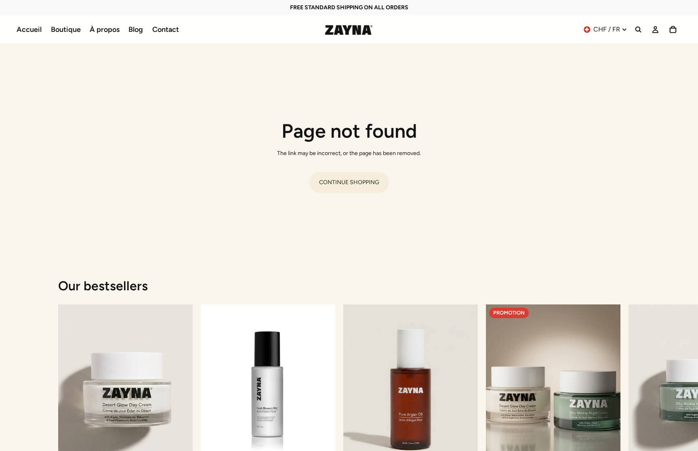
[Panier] (673, 29)
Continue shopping (349, 182)
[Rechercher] (638, 29)
